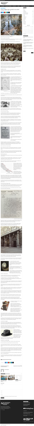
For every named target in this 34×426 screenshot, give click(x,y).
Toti (23, 42)
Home (1, 7)
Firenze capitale (3, 359)
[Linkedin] (33, 0)
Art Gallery (9, 379)
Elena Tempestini (2, 10)
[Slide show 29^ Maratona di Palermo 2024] (18, 377)
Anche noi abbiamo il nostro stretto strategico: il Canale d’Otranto (4, 381)
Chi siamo (29, 424)
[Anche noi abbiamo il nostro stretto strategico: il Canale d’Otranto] (4, 377)
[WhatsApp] (6, 12)
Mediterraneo (3, 7)
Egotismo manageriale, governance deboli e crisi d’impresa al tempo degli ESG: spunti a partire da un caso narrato (28, 40)
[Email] (9, 12)
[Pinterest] (4, 12)
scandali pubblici (9, 359)
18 (25, 31)
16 (32, 30)
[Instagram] (32, 0)
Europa (1, 379)
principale (6, 359)
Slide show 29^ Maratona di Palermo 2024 (18, 380)
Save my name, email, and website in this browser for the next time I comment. (9, 396)
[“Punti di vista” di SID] (11, 377)
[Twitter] (3, 12)
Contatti (31, 424)
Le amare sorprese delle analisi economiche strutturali (5, 366)
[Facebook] (31, 0)
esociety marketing (25, 415)
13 (28, 30)
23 (32, 31)
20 (28, 31)
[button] (33, 6)
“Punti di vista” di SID (10, 380)
